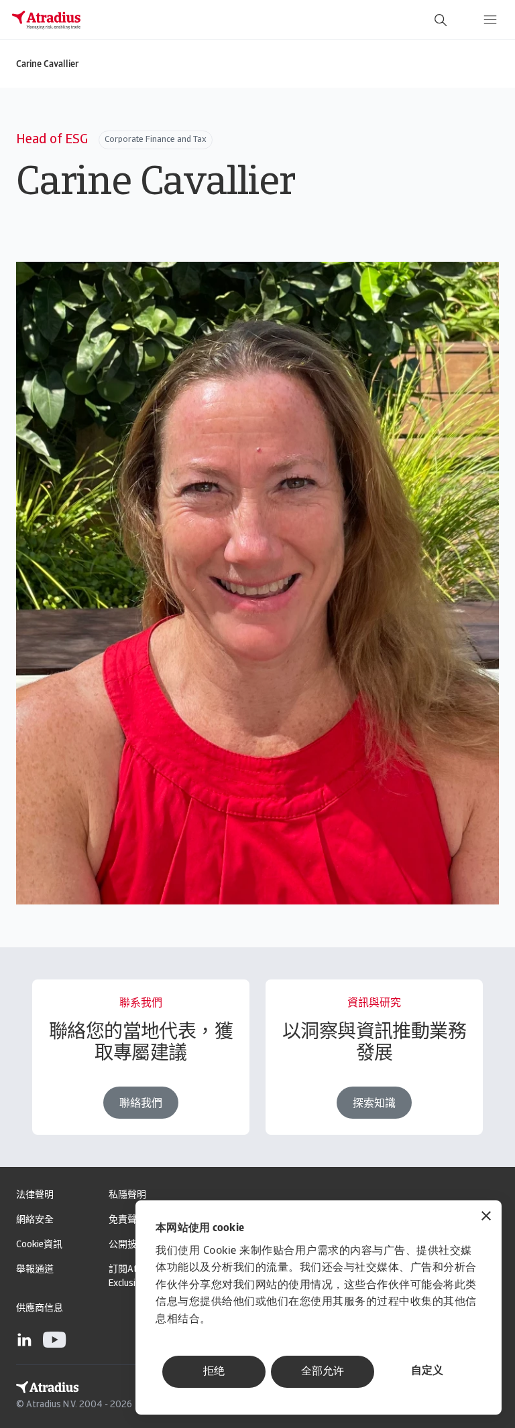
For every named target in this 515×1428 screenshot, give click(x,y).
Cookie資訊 (39, 1245)
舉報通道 (35, 1270)
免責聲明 (127, 1220)
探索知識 (374, 1104)
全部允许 (322, 1371)
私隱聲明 (127, 1195)
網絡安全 (35, 1220)
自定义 (427, 1371)
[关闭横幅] (486, 1217)
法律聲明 (35, 1195)
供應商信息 (39, 1308)
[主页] (46, 20)
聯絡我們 (140, 1104)
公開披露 (127, 1245)
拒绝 (214, 1371)
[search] (440, 20)
